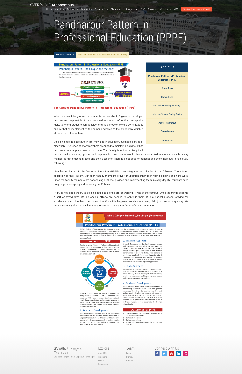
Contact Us (167, 140)
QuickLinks (165, 9)
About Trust (167, 88)
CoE (52, 5)
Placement (116, 9)
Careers (129, 360)
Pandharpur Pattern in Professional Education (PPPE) (167, 78)
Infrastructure (131, 9)
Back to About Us (66, 54)
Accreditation (167, 131)
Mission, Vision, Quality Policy (167, 114)
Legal (128, 353)
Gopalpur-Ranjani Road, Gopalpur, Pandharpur (74, 357)
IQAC (142, 9)
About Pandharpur (167, 122)
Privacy (129, 357)
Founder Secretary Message (167, 105)
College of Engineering (68, 350)
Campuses (103, 364)
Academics (86, 9)
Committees (167, 97)
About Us (59, 9)
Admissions (72, 9)
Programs (102, 357)
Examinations (101, 9)
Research (153, 9)
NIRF (176, 9)
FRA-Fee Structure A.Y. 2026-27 (196, 9)
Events (101, 360)
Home (49, 9)
